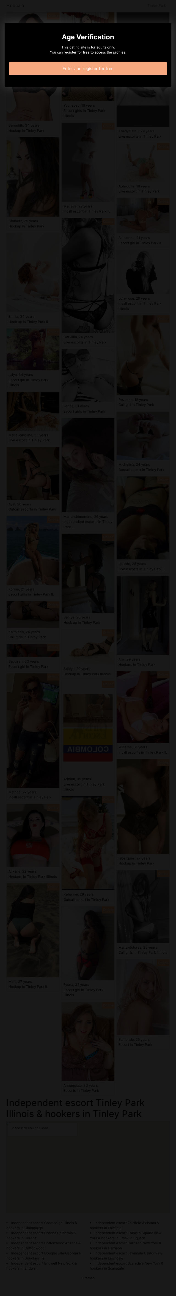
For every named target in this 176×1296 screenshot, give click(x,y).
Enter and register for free (88, 68)
